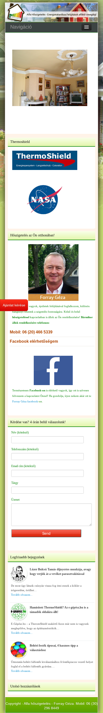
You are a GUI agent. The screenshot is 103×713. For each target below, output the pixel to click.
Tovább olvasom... (21, 594)
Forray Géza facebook (25, 401)
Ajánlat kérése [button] (14, 305)
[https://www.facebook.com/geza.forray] (53, 370)
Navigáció (21, 27)
